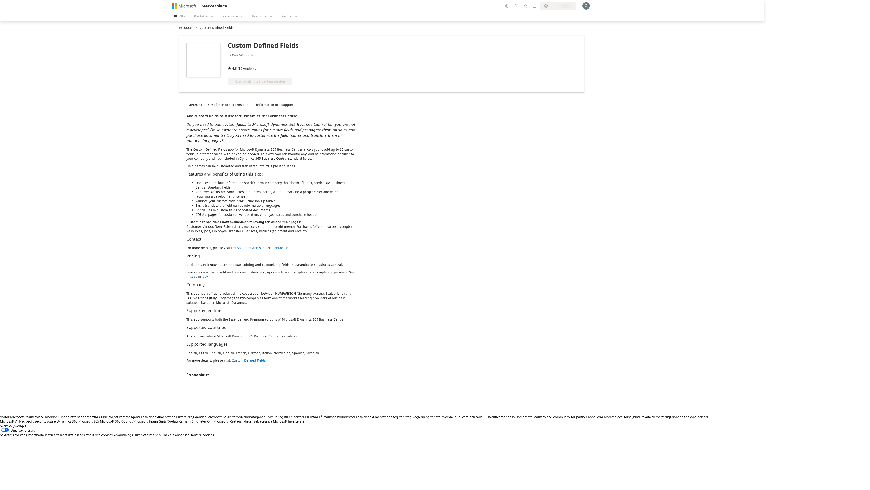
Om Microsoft (217, 421)
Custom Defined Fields (249, 360)
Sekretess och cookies (96, 435)
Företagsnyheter (241, 421)
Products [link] (186, 27)
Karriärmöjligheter (192, 421)
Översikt (195, 105)
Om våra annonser (175, 435)
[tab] (196, 105)
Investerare (296, 421)
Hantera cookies (202, 435)
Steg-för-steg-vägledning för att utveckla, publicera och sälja (437, 416)
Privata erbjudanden (191, 416)
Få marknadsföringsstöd (337, 416)
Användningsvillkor (128, 435)
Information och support (274, 105)
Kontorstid (90, 416)
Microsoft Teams (145, 421)
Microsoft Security (32, 421)
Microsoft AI (9, 421)
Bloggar (51, 416)
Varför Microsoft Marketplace (22, 416)
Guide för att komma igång (119, 416)
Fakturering (274, 416)
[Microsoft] (184, 6)
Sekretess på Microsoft (270, 421)
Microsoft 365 (88, 421)
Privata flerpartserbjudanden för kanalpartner (674, 416)
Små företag (168, 421)
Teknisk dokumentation (158, 416)
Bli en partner (294, 416)
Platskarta (52, 435)
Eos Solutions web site (248, 248)
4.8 (234, 68)
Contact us (280, 248)
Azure (51, 421)
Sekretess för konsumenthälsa (22, 435)
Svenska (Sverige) (13, 426)
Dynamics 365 (67, 421)
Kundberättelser (70, 416)
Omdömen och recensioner (229, 105)
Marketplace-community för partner (560, 416)
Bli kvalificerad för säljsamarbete (507, 416)
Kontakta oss (69, 435)
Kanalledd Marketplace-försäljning (614, 416)
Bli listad (311, 416)
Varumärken (152, 435)
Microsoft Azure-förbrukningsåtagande (236, 416)
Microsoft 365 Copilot (116, 421)
